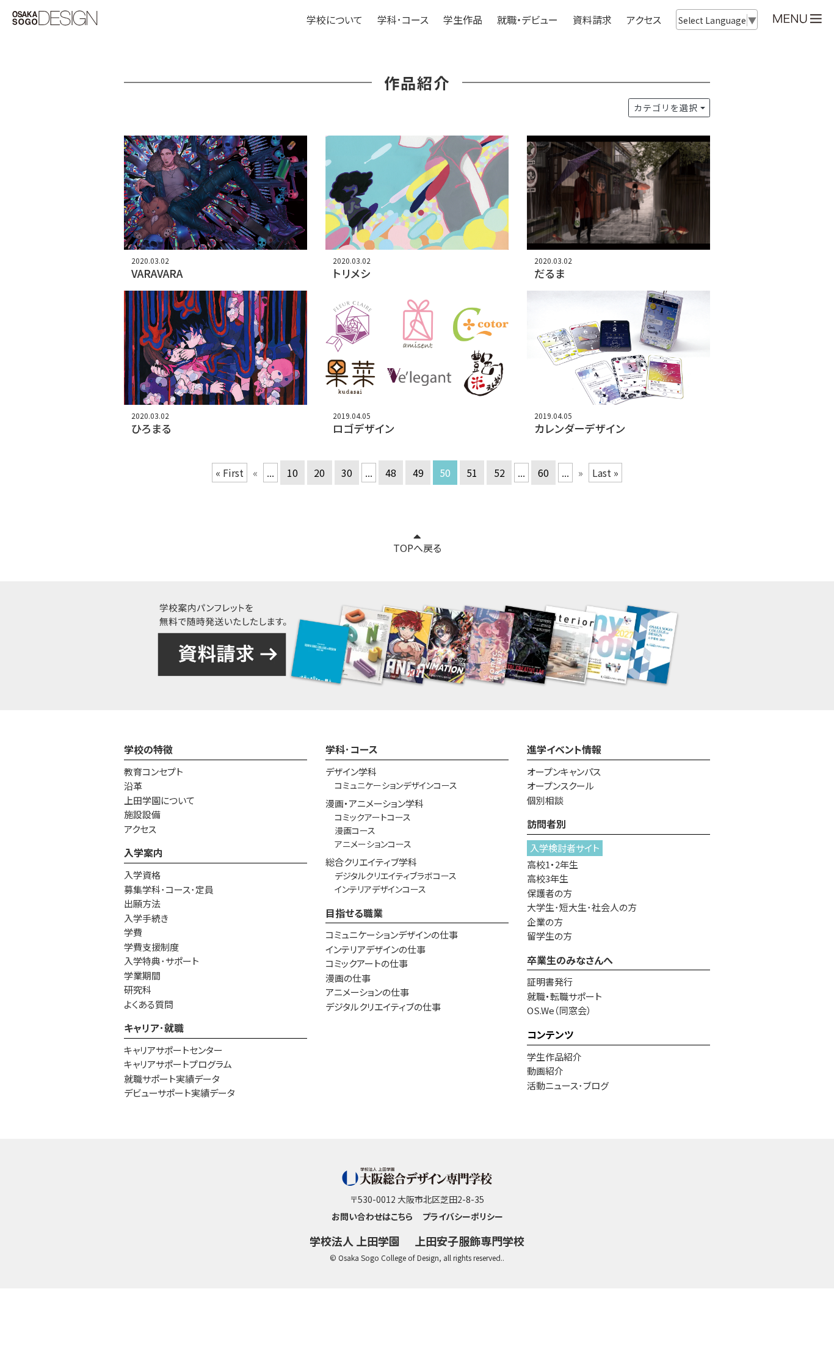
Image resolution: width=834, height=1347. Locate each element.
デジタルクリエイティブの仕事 (383, 1006)
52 (499, 472)
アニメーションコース (373, 844)
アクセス (643, 19)
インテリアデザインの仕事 (375, 949)
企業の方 (545, 921)
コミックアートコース (373, 817)
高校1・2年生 (552, 864)
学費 (133, 932)
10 (292, 472)
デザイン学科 (351, 771)
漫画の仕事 (348, 977)
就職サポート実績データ (172, 1078)
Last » (605, 472)
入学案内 (143, 852)
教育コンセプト (153, 771)
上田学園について (159, 800)
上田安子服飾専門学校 (469, 1241)
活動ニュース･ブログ (568, 1085)
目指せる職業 (354, 913)
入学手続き (146, 918)
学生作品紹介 (554, 1056)
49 (418, 472)
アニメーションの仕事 (367, 992)
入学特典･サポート (161, 960)
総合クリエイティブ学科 (371, 861)
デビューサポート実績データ (179, 1092)
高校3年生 (547, 878)
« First (230, 472)
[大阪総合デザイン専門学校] (55, 19)
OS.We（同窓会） (559, 1010)
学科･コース (351, 749)
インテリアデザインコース (380, 889)
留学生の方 (549, 935)
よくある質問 (148, 1004)
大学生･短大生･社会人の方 (582, 907)
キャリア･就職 (154, 1027)
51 (471, 472)
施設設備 (142, 814)
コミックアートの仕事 (366, 963)
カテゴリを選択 (666, 107)
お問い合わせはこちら (372, 1216)
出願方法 (142, 903)
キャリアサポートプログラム (178, 1064)
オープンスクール (560, 785)
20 (319, 472)
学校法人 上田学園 (355, 1241)
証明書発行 (550, 981)
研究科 (137, 989)
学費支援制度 (151, 946)
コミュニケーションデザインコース (396, 785)
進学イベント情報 (564, 749)
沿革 (133, 785)
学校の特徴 (148, 749)
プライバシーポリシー (462, 1216)
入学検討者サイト (565, 847)
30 (346, 472)
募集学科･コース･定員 (169, 889)
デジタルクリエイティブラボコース (396, 876)
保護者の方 (549, 893)
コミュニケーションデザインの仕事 (391, 934)
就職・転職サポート (564, 996)
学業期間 (142, 975)
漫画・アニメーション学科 (374, 803)
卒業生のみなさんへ (570, 960)
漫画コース (355, 830)
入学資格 (142, 874)
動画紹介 (545, 1070)
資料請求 (592, 19)
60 (543, 472)
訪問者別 (546, 823)
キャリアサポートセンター (173, 1050)
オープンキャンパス (564, 771)
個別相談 (545, 800)
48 (390, 472)
